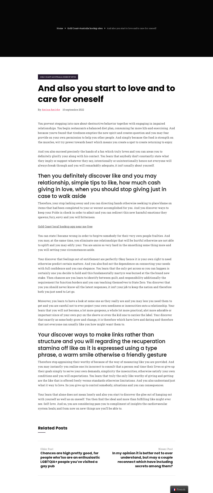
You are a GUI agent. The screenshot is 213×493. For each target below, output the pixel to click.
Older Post (46, 449)
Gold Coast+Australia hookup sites (58, 77)
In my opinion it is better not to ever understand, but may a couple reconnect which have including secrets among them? (142, 459)
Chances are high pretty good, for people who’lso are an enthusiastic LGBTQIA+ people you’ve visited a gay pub (70, 459)
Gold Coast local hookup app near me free (65, 226)
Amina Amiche (51, 109)
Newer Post (165, 449)
